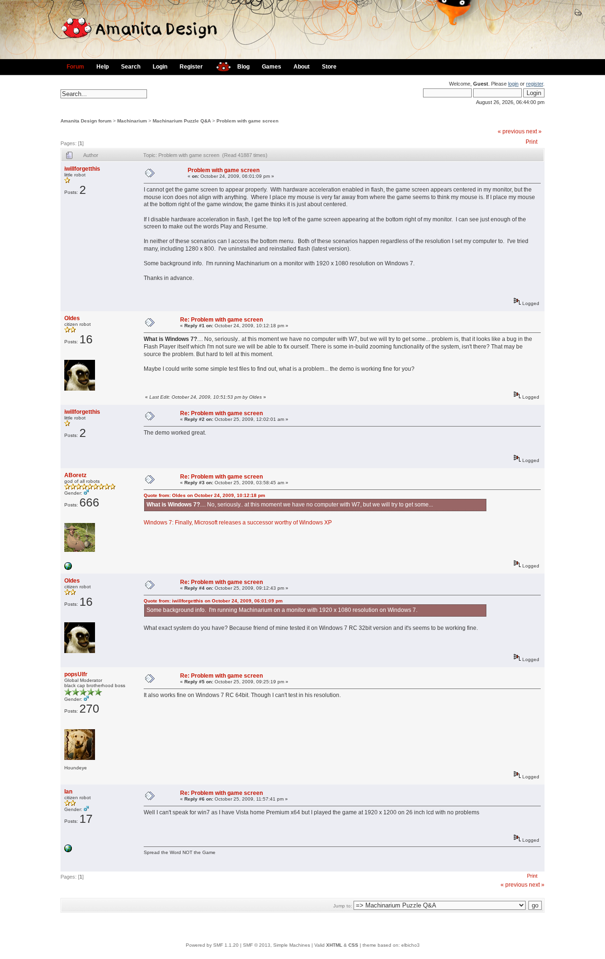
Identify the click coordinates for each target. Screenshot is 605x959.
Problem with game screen (247, 120)
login (513, 84)
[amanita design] (220, 65)
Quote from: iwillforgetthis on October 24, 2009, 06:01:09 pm (213, 600)
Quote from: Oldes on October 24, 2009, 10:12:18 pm (204, 495)
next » (534, 131)
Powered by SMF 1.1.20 (212, 945)
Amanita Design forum (86, 120)
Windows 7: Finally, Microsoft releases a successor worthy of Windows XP (238, 522)
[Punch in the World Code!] (68, 568)
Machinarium (132, 120)
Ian (68, 791)
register (534, 84)
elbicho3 (410, 945)
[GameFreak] (68, 850)
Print (531, 142)
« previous (511, 131)
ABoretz (75, 475)
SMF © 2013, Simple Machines (276, 945)
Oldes (72, 318)
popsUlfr (75, 674)
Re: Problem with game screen (221, 319)
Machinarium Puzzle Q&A (182, 120)
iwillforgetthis (82, 169)
